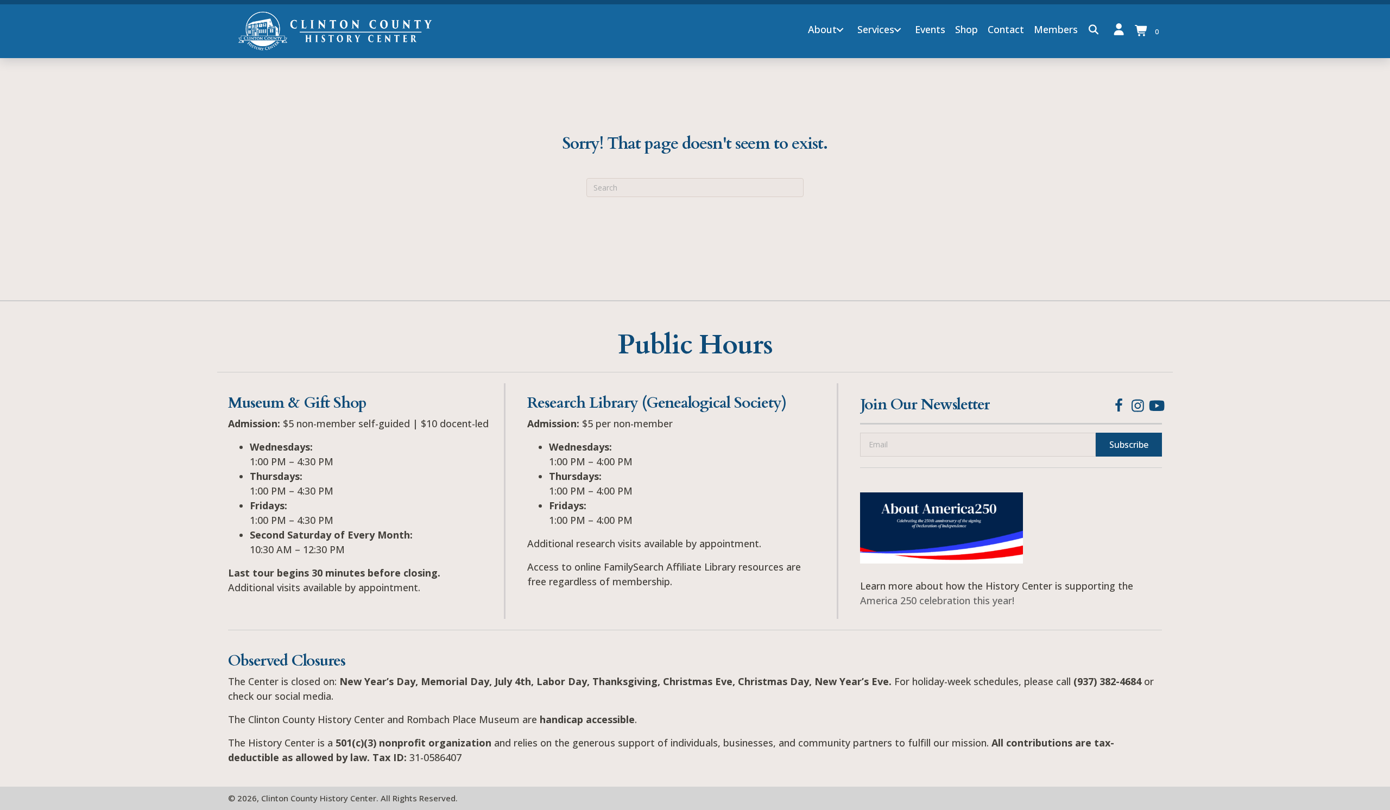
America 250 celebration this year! (937, 600)
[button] (840, 29)
